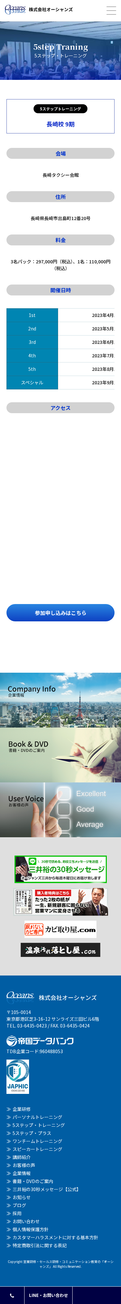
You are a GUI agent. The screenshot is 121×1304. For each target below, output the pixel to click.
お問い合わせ (26, 1221)
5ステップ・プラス (32, 1133)
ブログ (19, 1205)
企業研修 (22, 1109)
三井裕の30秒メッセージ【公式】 (47, 1189)
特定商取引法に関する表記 (40, 1245)
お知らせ (22, 1197)
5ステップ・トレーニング (39, 1125)
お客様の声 (24, 1165)
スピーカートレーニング (37, 1149)
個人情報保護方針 (31, 1229)
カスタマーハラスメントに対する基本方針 (55, 1237)
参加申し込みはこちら (60, 613)
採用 (17, 1213)
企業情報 (22, 1173)
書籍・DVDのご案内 (33, 1181)
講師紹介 (22, 1157)
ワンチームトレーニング (37, 1141)
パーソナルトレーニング (37, 1117)
